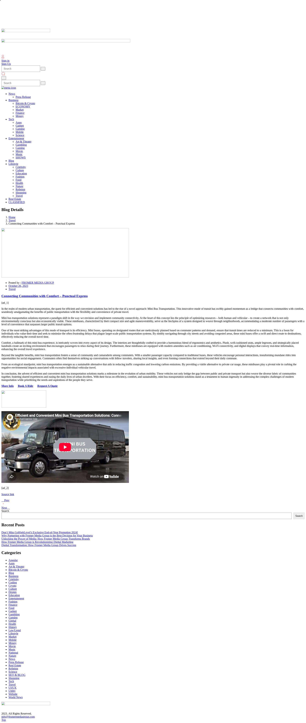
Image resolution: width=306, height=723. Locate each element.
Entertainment (16, 598)
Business (13, 576)
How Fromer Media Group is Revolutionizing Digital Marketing (37, 541)
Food (11, 607)
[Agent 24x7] (23, 406)
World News (15, 697)
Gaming (13, 617)
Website (12, 694)
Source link (7, 494)
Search (5, 510)
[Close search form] (3, 78)
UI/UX (12, 687)
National (13, 652)
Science (12, 671)
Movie (12, 646)
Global (12, 620)
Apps (11, 563)
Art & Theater (16, 566)
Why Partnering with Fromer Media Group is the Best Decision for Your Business (47, 535)
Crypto (12, 585)
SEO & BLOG (17, 674)
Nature (12, 655)
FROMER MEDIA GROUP (38, 282)
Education (14, 595)
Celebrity (13, 579)
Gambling (14, 614)
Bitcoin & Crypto (18, 569)
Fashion (12, 601)
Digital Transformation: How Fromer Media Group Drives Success (38, 545)
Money (12, 643)
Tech (11, 681)
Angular (13, 560)
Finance (12, 604)
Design (12, 592)
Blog (11, 572)
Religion (13, 668)
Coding (12, 582)
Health (12, 623)
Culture (12, 588)
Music (11, 649)
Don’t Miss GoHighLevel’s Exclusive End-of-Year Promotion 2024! (39, 532)
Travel (12, 220)
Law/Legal (14, 630)
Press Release (16, 662)
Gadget (12, 611)
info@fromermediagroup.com (18, 716)
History (12, 627)
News (11, 658)
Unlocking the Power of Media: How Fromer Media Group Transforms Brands (45, 538)
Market (12, 636)
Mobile (12, 639)
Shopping (13, 678)
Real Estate (14, 665)
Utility (12, 690)
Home (11, 217)
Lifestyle (13, 633)
